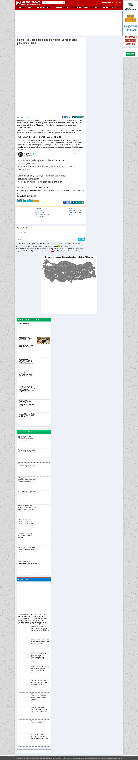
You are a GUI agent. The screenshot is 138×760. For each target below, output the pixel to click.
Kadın (44, 7)
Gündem (26, 7)
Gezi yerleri (18, 7)
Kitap (63, 7)
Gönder (81, 239)
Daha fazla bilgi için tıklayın (114, 758)
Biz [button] (118, 2)
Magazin (82, 7)
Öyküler (110, 7)
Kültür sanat (74, 7)
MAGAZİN (20, 117)
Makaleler (92, 7)
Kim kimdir (55, 7)
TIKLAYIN (130, 54)
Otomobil (101, 7)
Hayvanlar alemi (37, 7)
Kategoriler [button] (108, 2)
